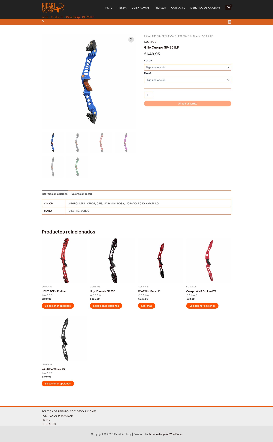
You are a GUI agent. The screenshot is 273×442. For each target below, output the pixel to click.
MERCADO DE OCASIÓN (205, 7)
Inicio (147, 36)
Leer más (146, 305)
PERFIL (46, 419)
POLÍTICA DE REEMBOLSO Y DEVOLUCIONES (69, 411)
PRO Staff (160, 7)
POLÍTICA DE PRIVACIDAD (57, 415)
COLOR (148, 60)
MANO (147, 73)
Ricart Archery (82, 7)
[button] (131, 40)
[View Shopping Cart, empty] (228, 7)
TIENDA (122, 7)
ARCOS (156, 36)
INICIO (108, 7)
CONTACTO (178, 7)
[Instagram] (229, 22)
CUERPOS (180, 36)
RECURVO (167, 36)
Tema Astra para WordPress (165, 434)
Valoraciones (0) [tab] (81, 193)
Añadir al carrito (187, 103)
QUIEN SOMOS (140, 7)
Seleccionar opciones (58, 305)
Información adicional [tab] (55, 193)
